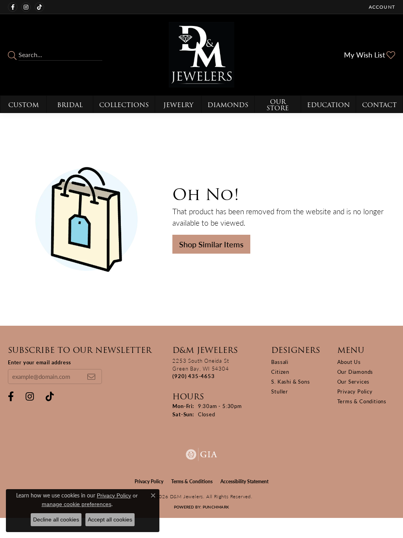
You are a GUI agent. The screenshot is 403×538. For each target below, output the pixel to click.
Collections (124, 105)
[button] (381, 7)
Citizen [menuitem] (280, 371)
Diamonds (227, 105)
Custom (23, 105)
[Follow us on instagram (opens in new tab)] (26, 7)
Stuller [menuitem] (279, 391)
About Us (349, 361)
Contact (379, 105)
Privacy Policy (355, 391)
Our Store (277, 105)
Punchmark (216, 507)
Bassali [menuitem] (279, 361)
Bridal (70, 105)
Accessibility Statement (244, 481)
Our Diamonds (355, 371)
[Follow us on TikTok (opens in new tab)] (39, 7)
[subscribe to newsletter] (91, 376)
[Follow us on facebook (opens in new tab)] (12, 7)
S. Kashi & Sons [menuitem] (290, 381)
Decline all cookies (56, 519)
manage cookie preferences (76, 504)
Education (328, 105)
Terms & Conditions (361, 401)
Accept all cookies (110, 519)
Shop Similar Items (211, 244)
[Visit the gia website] (201, 454)
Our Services (353, 381)
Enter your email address (39, 362)
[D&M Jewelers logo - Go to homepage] (201, 54)
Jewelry (178, 105)
